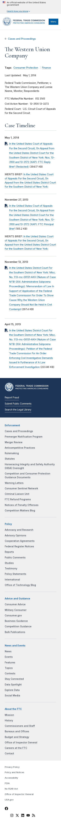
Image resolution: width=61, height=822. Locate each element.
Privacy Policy (12, 767)
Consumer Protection (25, 67)
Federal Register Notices (19, 546)
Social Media (12, 695)
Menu (53, 21)
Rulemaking (12, 453)
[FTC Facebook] (6, 809)
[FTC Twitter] (17, 815)
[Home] (25, 25)
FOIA (7, 783)
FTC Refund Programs (18, 499)
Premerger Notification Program (24, 436)
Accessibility (11, 778)
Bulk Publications (15, 632)
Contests (10, 673)
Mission (9, 715)
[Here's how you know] (30, 7)
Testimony (11, 568)
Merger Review (14, 442)
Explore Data (12, 690)
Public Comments (15, 557)
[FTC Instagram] (12, 816)
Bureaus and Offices (17, 731)
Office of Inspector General (21, 742)
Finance (46, 67)
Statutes (10, 458)
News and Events (15, 645)
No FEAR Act (11, 788)
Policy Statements (15, 574)
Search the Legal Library (18, 409)
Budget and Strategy (17, 737)
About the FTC (13, 709)
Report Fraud (12, 397)
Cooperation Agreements (20, 541)
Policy (8, 524)
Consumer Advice (15, 604)
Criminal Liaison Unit (17, 494)
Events (9, 656)
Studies (9, 563)
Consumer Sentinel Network (21, 488)
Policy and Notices (14, 772)
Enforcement (12, 425)
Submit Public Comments (18, 403)
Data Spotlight (13, 684)
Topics (9, 668)
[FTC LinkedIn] (22, 816)
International (12, 579)
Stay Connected (14, 679)
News (8, 651)
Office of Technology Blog (20, 585)
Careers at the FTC (16, 748)
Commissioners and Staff (20, 726)
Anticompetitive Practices (20, 447)
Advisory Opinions (15, 535)
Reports (9, 552)
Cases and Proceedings (22, 38)
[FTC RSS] (33, 816)
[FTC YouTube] (28, 816)
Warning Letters (14, 483)
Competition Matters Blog (20, 510)
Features (10, 662)
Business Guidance (16, 621)
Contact (9, 753)
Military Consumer (15, 610)
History (9, 720)
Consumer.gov (13, 615)
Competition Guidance (18, 626)
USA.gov (9, 799)
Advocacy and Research (19, 529)
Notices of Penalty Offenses (21, 505)
